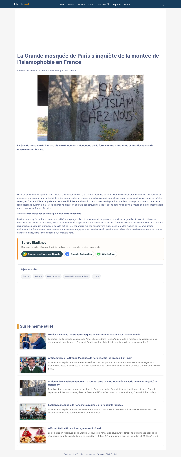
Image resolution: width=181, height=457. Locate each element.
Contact (100, 454)
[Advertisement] (90, 30)
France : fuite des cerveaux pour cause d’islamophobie (52, 213)
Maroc (71, 4)
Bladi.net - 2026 (71, 454)
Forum (127, 4)
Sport (91, 4)
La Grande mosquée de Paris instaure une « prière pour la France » (86, 405)
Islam (96, 276)
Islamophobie (53, 276)
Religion (38, 276)
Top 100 (117, 4)
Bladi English (111, 454)
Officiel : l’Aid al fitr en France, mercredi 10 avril (74, 428)
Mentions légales (87, 454)
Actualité (101, 4)
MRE (62, 4)
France (81, 4)
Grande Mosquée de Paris (76, 276)
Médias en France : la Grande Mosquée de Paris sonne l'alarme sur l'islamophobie (94, 334)
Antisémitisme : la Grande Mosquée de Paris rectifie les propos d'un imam (90, 358)
